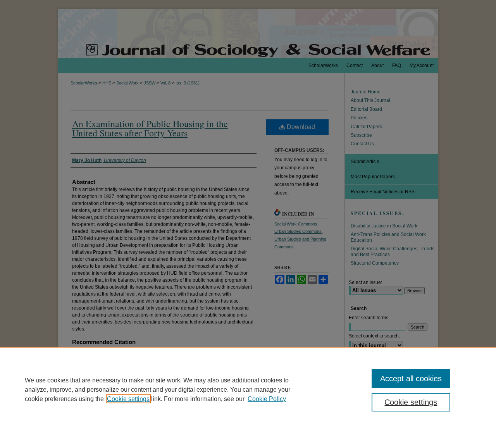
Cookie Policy (267, 399)
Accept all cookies (411, 378)
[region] (248, 389)
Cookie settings (128, 399)
